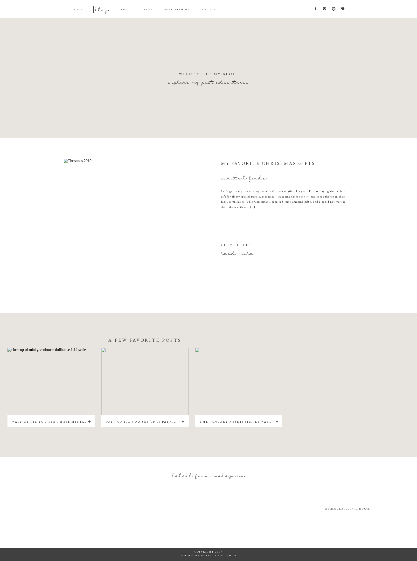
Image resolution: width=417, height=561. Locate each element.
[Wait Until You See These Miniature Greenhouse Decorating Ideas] (51, 381)
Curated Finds (243, 177)
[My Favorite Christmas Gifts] (136, 213)
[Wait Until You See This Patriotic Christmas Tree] (145, 381)
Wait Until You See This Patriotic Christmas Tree (164, 422)
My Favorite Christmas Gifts (268, 163)
